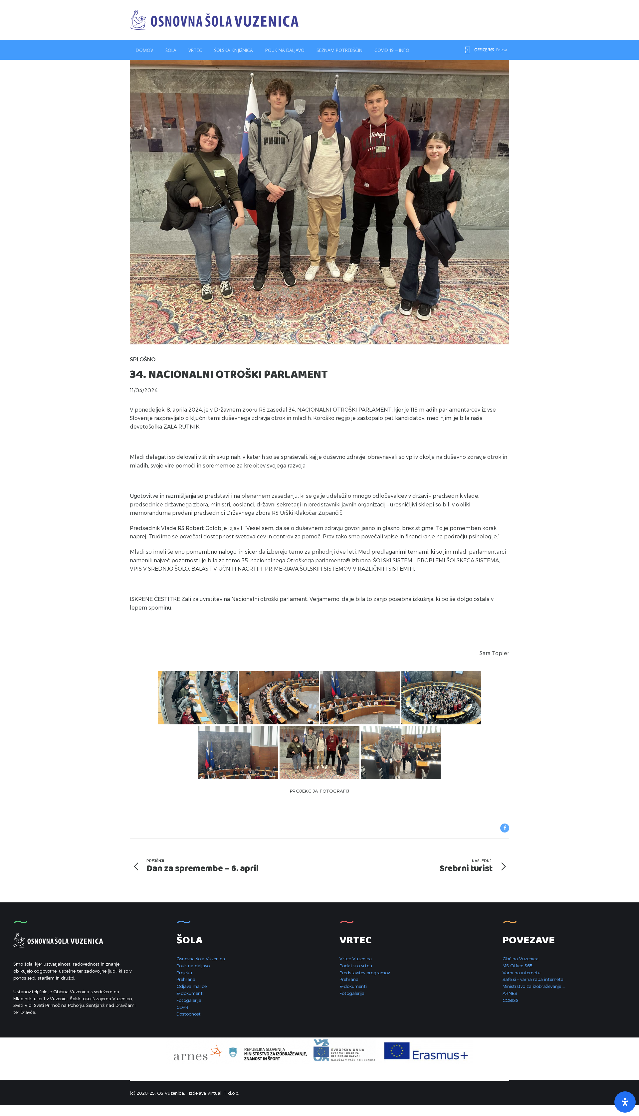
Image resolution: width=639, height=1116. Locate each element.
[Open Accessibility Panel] (625, 1102)
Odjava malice (191, 986)
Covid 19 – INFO (391, 50)
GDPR (182, 1007)
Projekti (184, 972)
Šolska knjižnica (233, 50)
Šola (170, 50)
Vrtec (195, 50)
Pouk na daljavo (285, 50)
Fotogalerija (188, 1000)
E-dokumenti (190, 993)
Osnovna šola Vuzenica (200, 958)
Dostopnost (188, 1014)
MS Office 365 (517, 965)
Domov (144, 50)
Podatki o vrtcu (355, 965)
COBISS (511, 1000)
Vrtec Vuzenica (355, 958)
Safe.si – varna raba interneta (533, 979)
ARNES (510, 993)
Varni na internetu (521, 972)
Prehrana (185, 979)
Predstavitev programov (364, 972)
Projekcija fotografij (319, 791)
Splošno (142, 359)
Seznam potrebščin (339, 50)
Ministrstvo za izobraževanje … (534, 986)
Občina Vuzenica (520, 958)
